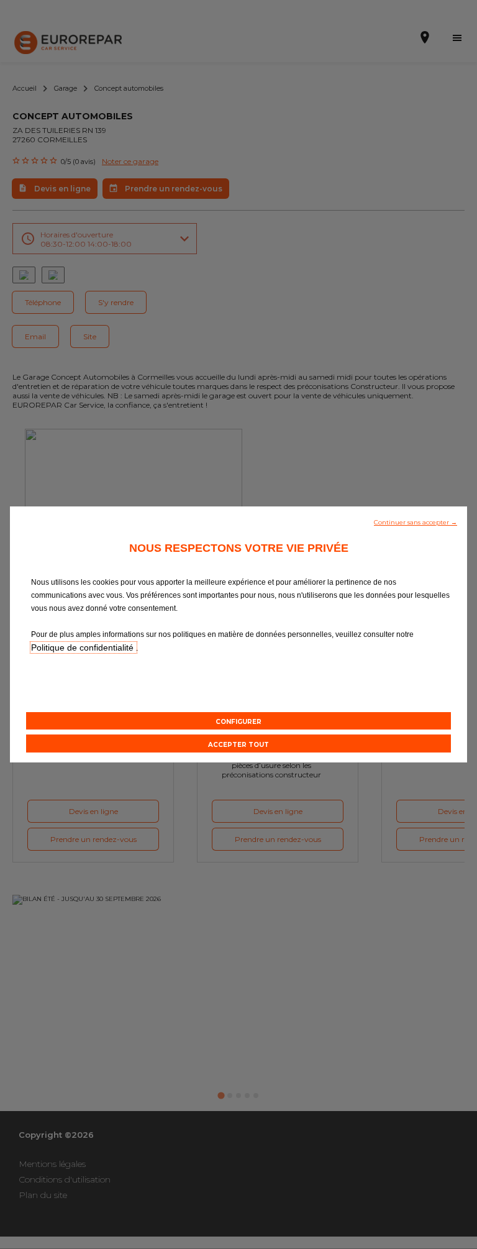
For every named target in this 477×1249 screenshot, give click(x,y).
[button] (415, 521)
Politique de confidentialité (83, 647)
